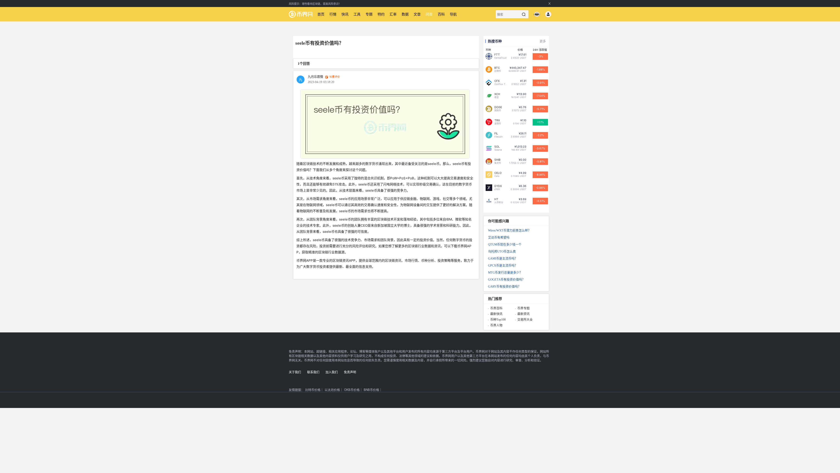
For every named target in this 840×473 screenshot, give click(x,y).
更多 (543, 41)
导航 (453, 14)
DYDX (498, 186)
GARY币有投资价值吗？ (504, 286)
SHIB (497, 159)
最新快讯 (496, 314)
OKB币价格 (352, 390)
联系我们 (313, 372)
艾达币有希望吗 (498, 237)
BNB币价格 (371, 390)
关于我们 (295, 372)
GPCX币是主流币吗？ (503, 265)
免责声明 (350, 372)
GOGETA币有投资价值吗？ (506, 279)
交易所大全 (525, 319)
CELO (498, 173)
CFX (497, 81)
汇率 (393, 14)
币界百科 (496, 308)
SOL (497, 146)
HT (496, 199)
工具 (357, 14)
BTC (497, 67)
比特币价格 (312, 390)
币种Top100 (498, 319)
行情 (332, 14)
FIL (496, 133)
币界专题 (523, 308)
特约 (381, 14)
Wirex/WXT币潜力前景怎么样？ (509, 230)
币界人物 (496, 325)
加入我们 (332, 372)
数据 (405, 14)
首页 (320, 14)
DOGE (498, 107)
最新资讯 (523, 314)
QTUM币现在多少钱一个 (505, 244)
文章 (417, 14)
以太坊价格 (332, 390)
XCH (497, 94)
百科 (441, 14)
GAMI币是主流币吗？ (503, 258)
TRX (497, 120)
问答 (429, 14)
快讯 (344, 14)
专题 (369, 14)
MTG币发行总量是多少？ (505, 272)
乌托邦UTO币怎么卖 (502, 251)
